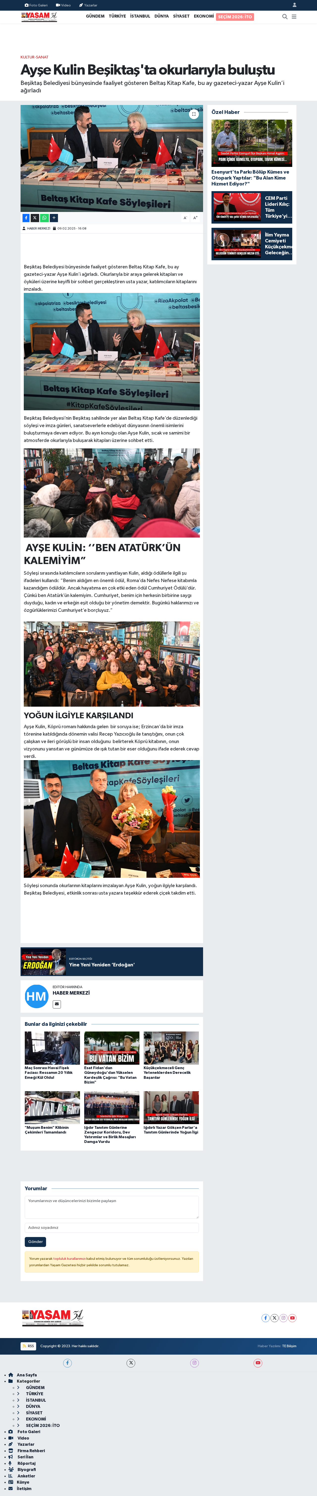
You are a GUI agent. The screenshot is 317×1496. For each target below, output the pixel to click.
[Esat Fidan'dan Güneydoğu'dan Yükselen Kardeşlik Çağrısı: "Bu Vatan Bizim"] (111, 1048)
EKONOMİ (204, 16)
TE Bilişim (289, 1346)
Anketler (26, 1476)
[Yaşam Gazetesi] (39, 17)
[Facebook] (266, 1318)
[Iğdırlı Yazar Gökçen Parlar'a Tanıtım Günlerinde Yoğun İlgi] (171, 1108)
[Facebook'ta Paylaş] (26, 218)
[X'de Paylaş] (35, 218)
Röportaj (26, 1463)
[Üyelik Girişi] (292, 5)
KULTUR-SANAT (35, 57)
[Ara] (285, 17)
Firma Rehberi (31, 1451)
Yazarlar (90, 5)
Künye (23, 1482)
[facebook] (67, 1363)
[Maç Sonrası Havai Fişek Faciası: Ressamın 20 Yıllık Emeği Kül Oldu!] (52, 1048)
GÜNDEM (95, 16)
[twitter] (131, 1363)
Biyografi (26, 1470)
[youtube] (258, 1363)
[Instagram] (283, 1318)
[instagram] (194, 1363)
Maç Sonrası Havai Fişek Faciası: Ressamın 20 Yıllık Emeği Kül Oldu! (49, 1072)
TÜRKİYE (117, 16)
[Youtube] (292, 1318)
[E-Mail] (57, 1004)
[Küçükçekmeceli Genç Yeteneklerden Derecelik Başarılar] (171, 1048)
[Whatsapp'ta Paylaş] (44, 218)
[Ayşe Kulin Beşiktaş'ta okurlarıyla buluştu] (112, 158)
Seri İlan (25, 1457)
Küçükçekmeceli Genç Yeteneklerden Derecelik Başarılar (167, 1072)
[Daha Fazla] (54, 218)
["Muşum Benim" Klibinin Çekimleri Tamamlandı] (52, 1108)
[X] (274, 1318)
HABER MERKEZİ (38, 228)
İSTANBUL (140, 16)
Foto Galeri (38, 5)
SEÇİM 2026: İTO (235, 17)
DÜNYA (162, 16)
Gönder (35, 1242)
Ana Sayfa (27, 1375)
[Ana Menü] (294, 17)
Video (66, 5)
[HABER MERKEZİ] (37, 996)
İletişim (24, 1489)
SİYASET (181, 16)
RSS (30, 1346)
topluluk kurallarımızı (69, 1259)
